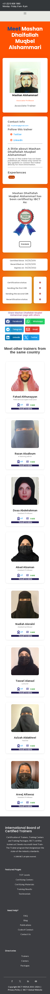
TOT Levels (24, 875)
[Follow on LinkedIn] (28, 981)
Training (11, 177)
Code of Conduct (25, 929)
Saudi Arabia (25, 408)
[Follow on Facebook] (12, 981)
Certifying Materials (24, 884)
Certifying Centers (24, 879)
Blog (25, 920)
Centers (25, 961)
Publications (25, 925)
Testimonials (25, 893)
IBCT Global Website (32, 989)
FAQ (25, 915)
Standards (25, 244)
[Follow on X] (20, 981)
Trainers (25, 956)
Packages (25, 965)
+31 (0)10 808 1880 (11, 3)
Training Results (24, 889)
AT (21, 405)
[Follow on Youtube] (36, 981)
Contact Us (26, 934)
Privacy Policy (14, 989)
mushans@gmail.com (19, 126)
